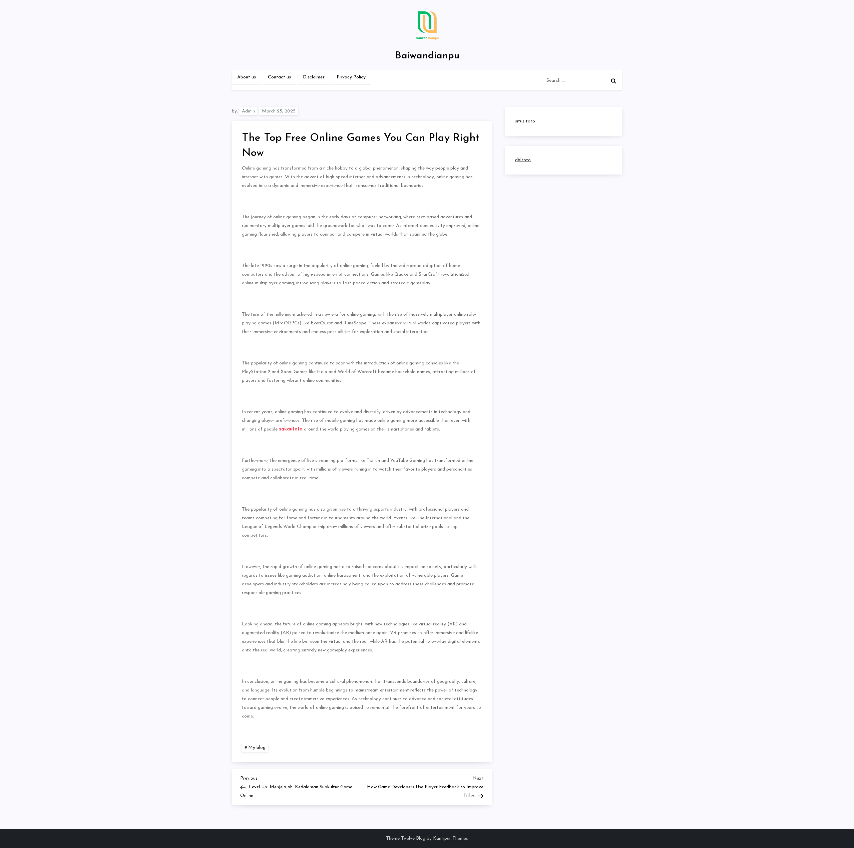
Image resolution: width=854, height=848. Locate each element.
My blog (257, 747)
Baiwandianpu (427, 56)
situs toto (525, 121)
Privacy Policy (351, 77)
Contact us (279, 77)
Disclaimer (314, 77)
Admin (248, 111)
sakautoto (291, 429)
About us (246, 77)
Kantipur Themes (450, 838)
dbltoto (523, 160)
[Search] (613, 81)
